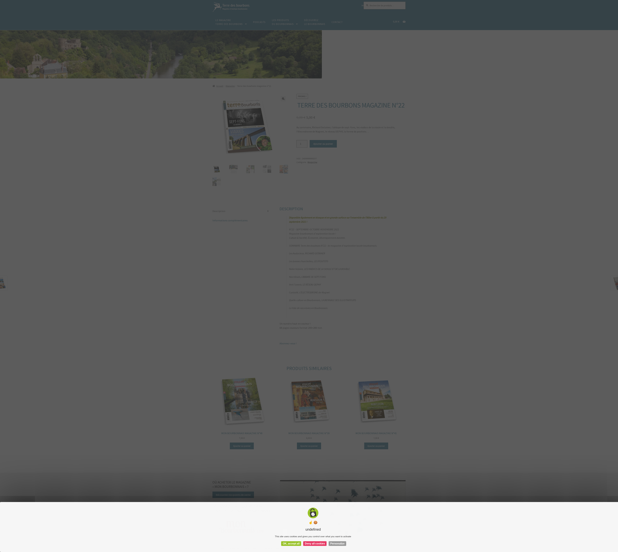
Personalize (337, 543)
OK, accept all (291, 543)
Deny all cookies (315, 543)
